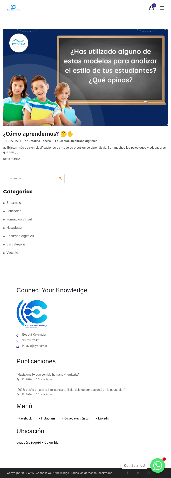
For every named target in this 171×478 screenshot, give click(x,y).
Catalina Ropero (40, 141)
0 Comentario (44, 379)
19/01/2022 (11, 141)
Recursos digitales (84, 141)
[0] (151, 8)
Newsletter (14, 228)
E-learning (13, 203)
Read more (10, 159)
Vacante (12, 253)
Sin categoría (15, 244)
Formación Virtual (19, 219)
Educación (62, 141)
